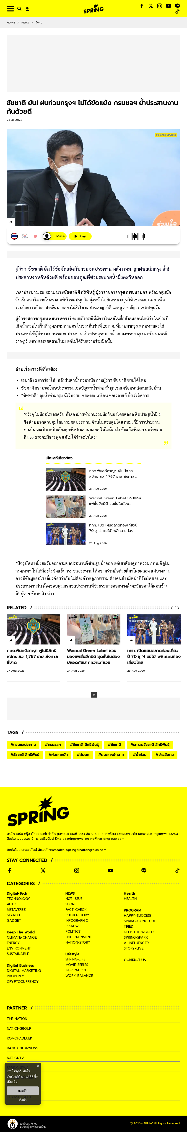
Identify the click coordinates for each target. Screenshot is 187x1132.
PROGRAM (132, 910)
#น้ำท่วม (139, 754)
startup (14, 915)
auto (11, 904)
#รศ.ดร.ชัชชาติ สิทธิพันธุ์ (150, 744)
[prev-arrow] (172, 608)
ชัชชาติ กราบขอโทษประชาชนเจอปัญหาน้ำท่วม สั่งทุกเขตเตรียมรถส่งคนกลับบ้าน (91, 387)
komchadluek (19, 1038)
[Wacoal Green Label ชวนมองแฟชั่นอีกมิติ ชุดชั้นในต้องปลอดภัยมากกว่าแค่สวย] (93, 629)
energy (13, 942)
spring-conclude (140, 921)
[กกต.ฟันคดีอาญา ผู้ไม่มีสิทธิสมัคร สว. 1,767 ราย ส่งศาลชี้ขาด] (33, 629)
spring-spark (136, 937)
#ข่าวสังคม (165, 754)
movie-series (76, 964)
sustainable (18, 953)
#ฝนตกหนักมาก (111, 754)
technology (18, 898)
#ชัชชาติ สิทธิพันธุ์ (84, 744)
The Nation (17, 1018)
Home (11, 23)
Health (129, 893)
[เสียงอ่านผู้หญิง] (55, 236)
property (15, 976)
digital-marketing (24, 970)
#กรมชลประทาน (23, 744)
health (130, 898)
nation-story (77, 942)
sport (70, 904)
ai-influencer (136, 942)
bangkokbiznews (22, 1048)
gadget (14, 920)
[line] (35, 222)
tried (128, 926)
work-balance (79, 975)
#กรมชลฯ (53, 744)
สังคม (39, 23)
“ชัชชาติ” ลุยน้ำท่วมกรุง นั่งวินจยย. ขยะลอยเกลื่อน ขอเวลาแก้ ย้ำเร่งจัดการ (85, 395)
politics (73, 931)
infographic (76, 920)
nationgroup (19, 1028)
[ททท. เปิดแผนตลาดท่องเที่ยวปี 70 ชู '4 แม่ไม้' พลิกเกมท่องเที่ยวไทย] (154, 629)
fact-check (76, 909)
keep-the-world (139, 931)
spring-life (75, 959)
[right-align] (18, 8)
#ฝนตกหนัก (58, 754)
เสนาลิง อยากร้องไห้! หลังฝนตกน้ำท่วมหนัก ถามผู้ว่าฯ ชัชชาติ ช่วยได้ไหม (83, 380)
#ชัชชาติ (114, 744)
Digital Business (20, 965)
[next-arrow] (177, 608)
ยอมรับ (23, 1091)
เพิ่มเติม (12, 1081)
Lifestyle (72, 954)
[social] (142, 6)
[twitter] (27, 222)
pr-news (72, 926)
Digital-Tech (17, 893)
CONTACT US (135, 960)
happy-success (137, 915)
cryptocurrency (23, 981)
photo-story (77, 915)
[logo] (93, 8)
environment (19, 948)
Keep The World (21, 932)
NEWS (25, 23)
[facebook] (19, 222)
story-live (133, 948)
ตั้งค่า (23, 1100)
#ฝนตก (83, 754)
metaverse (16, 909)
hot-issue (74, 898)
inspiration (75, 970)
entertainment (78, 936)
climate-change (22, 937)
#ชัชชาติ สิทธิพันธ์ (24, 754)
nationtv (15, 1057)
